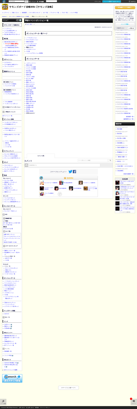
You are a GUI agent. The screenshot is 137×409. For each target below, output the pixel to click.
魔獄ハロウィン (30, 82)
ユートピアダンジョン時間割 (35, 53)
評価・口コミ (15, 12)
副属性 (8, 188)
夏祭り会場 (29, 99)
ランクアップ (9, 199)
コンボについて (10, 122)
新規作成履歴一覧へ (129, 174)
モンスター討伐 (10, 169)
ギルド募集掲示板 (125, 34)
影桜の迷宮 (29, 90)
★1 (11, 225)
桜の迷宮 (28, 71)
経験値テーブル (10, 182)
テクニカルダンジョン (32, 39)
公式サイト (7, 324)
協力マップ (9, 171)
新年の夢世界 (29, 86)
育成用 (10, 242)
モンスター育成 (8, 180)
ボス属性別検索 (31, 45)
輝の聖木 (119, 133)
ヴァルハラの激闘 (31, 67)
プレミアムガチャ (9, 66)
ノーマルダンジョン (31, 37)
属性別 (7, 143)
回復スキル (8, 270)
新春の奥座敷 (29, 111)
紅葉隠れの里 (29, 107)
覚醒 (7, 192)
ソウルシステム (10, 190)
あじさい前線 (29, 78)
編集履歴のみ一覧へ (129, 119)
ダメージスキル (11, 268)
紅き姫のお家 (29, 105)
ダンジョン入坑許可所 (12, 158)
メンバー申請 (74, 12)
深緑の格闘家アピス (122, 147)
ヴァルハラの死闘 (31, 69)
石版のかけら (9, 302)
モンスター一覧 (10, 211)
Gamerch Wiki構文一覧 (10, 363)
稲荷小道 (28, 95)
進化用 (5, 242)
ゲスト (96, 1)
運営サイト (7, 326)
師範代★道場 (29, 41)
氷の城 (28, 109)
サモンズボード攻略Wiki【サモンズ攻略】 (31, 7)
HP (8, 234)
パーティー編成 (11, 141)
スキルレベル (8, 186)
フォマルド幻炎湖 (12, 93)
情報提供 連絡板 (11, 55)
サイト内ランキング (34, 12)
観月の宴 (28, 80)
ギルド (8, 165)
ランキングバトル (11, 167)
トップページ (5, 12)
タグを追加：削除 (34, 24)
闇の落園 (119, 129)
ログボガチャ (8, 62)
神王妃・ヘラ (120, 161)
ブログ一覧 (65, 12)
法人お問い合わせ (30, 407)
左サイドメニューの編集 (10, 369)
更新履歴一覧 (8, 351)
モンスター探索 (10, 154)
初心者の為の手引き (12, 34)
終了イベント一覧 (7, 115)
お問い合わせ (22, 407)
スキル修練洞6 (8, 101)
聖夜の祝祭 (29, 65)
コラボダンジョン (31, 49)
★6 (7, 223)
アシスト (12, 238)
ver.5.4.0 (6, 313)
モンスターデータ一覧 (10, 343)
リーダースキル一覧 (9, 274)
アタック (6, 236)
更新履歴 (24, 12)
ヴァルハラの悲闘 (31, 88)
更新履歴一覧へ (130, 116)
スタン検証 (10, 130)
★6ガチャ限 (8, 258)
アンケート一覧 (54, 12)
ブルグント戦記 (30, 76)
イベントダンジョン (31, 43)
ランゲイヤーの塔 (10, 85)
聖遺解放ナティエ (122, 152)
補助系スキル (10, 272)
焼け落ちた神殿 (121, 138)
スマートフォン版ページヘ (68, 387)
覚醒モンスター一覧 (9, 250)
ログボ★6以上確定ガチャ (11, 64)
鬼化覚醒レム (120, 143)
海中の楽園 (29, 72)
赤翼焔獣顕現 (8, 91)
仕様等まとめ (10, 128)
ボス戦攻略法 (9, 124)
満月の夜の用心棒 (31, 101)
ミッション (9, 304)
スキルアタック (14, 236)
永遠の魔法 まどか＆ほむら (125, 166)
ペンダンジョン (11, 103)
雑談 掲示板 (10, 41)
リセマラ (9, 32)
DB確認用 (8, 341)
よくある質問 (10, 30)
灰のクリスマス (30, 84)
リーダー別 (8, 147)
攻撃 (5, 234)
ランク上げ (9, 198)
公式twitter (7, 328)
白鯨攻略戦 (120, 170)
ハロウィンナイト (31, 63)
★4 (16, 223)
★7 (4, 223)
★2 (9, 225)
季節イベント (8, 291)
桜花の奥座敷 (29, 92)
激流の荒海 (29, 97)
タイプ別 (7, 145)
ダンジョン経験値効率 (12, 201)
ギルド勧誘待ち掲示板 (127, 108)
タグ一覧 (45, 12)
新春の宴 (28, 74)
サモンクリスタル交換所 (11, 156)
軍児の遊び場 (29, 93)
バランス (12, 234)
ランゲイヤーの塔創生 (10, 84)
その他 (28, 51)
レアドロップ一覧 (11, 306)
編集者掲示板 (10, 335)
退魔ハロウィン (30, 103)
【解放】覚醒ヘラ (122, 157)
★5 (12, 223)
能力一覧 (9, 184)
